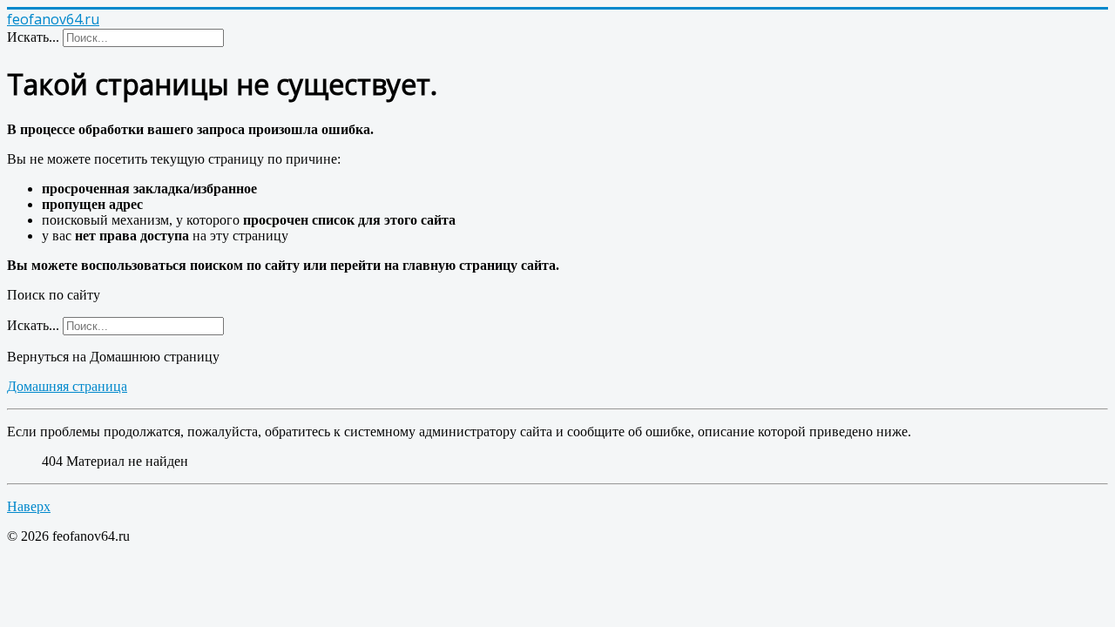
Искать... (33, 37)
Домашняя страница (67, 386)
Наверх (29, 506)
